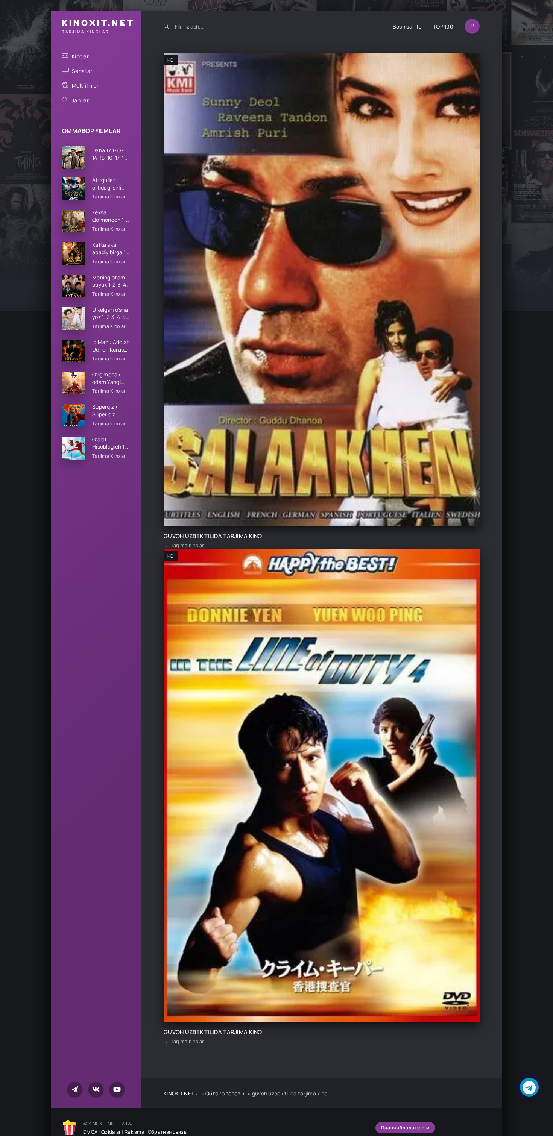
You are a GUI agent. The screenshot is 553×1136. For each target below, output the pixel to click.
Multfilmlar (85, 85)
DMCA (90, 1131)
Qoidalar (111, 1131)
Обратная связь (167, 1131)
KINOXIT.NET (179, 1093)
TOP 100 (443, 26)
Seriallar (82, 70)
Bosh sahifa (407, 26)
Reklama (134, 1131)
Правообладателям (405, 1127)
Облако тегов (222, 1093)
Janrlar (80, 100)
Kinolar (80, 56)
